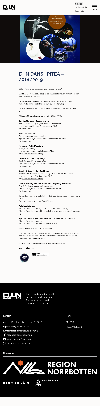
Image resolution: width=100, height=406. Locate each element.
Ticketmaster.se (43, 233)
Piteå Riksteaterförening (29, 96)
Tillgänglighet (75, 327)
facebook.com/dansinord (20, 335)
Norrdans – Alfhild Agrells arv (31, 146)
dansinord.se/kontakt (27, 330)
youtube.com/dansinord (19, 339)
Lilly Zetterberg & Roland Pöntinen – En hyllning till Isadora (45, 184)
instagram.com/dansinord (20, 343)
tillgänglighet (59, 243)
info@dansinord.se (20, 326)
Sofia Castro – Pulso (27, 133)
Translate (79, 11)
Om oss (70, 322)
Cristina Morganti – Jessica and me (34, 121)
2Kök (21, 198)
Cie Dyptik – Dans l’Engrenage (32, 158)
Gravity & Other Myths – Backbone (34, 171)
